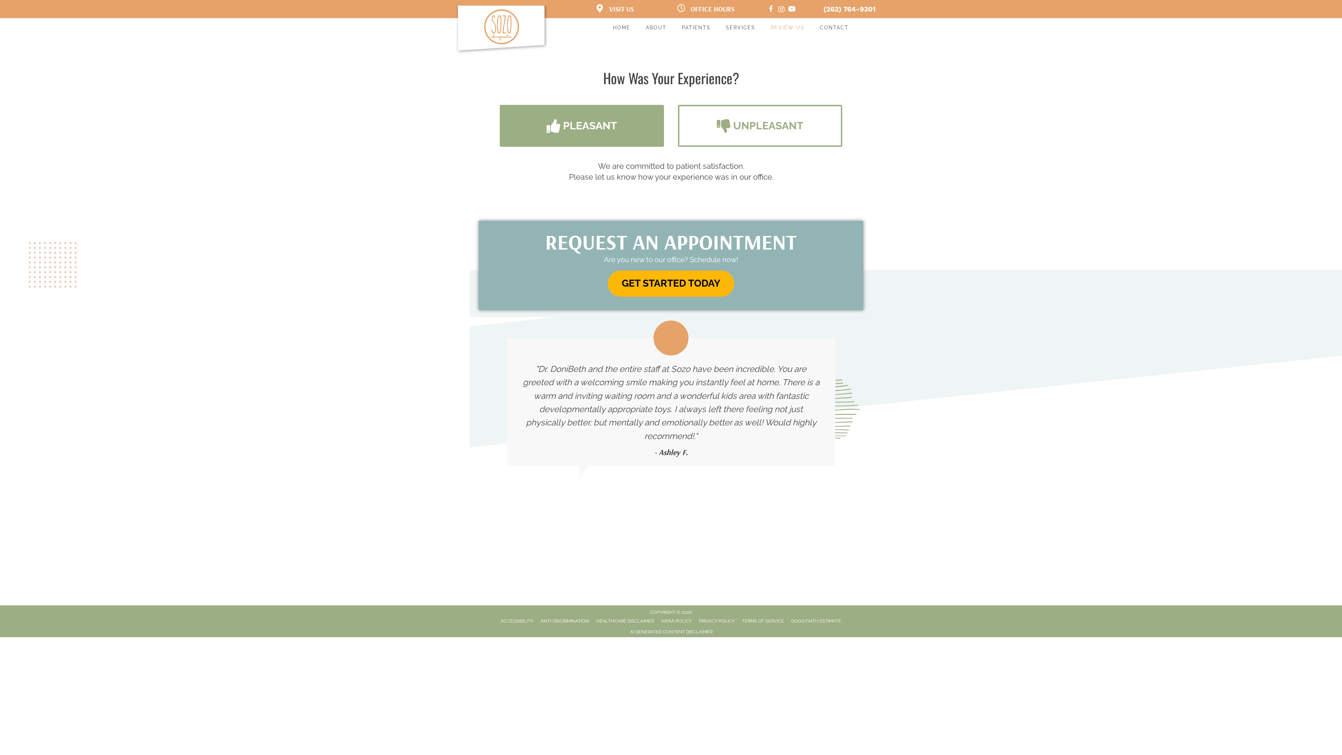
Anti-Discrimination (565, 621)
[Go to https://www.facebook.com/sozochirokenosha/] (770, 10)
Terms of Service (763, 621)
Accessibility (517, 621)
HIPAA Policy (676, 621)
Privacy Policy (717, 621)
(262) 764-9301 (849, 9)
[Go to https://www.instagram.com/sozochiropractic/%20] (781, 10)
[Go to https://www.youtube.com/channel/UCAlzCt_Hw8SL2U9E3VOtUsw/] (791, 10)
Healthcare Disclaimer (625, 621)
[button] (582, 126)
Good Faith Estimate (816, 621)
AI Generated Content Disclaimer (671, 631)
